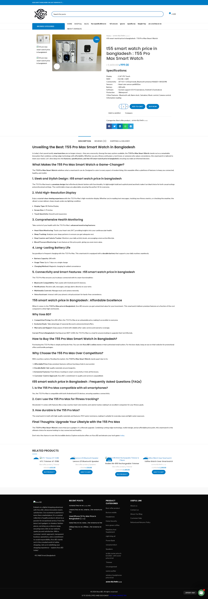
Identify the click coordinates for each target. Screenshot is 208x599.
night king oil (110, 536)
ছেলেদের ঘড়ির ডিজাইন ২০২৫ (121, 36)
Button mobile (111, 512)
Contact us (134, 510)
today (122, 435)
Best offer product (123, 120)
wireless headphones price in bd (114, 576)
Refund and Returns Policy (140, 522)
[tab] (84, 140)
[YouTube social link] (174, 2)
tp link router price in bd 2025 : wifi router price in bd (113, 555)
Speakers (92, 464)
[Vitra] (42, 491)
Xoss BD (44, 314)
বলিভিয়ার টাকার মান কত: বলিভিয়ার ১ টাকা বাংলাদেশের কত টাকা (85, 528)
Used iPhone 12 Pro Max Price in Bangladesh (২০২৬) (82, 517)
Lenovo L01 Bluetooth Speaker (86, 461)
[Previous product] (107, 42)
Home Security (111, 521)
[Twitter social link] (167, 2)
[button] (109, 126)
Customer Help (136, 518)
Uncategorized (111, 567)
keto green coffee (112, 525)
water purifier (111, 571)
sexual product (111, 545)
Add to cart (137, 106)
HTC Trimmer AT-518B (49, 461)
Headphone (110, 517)
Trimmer (56, 464)
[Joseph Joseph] (124, 491)
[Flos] (165, 491)
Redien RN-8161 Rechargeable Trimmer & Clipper (122, 464)
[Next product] (112, 42)
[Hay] (145, 491)
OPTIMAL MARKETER (117, 595)
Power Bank (110, 540)
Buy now (153, 106)
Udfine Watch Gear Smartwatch (159, 461)
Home (108, 36)
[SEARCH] (161, 14)
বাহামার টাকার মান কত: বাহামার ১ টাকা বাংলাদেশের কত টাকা (85, 523)
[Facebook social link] (164, 2)
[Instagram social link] (171, 2)
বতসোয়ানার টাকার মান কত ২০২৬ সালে (80, 506)
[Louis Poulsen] (83, 491)
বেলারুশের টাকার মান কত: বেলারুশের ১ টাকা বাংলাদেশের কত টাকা (85, 511)
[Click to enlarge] (57, 66)
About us (133, 506)
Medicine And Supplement (111, 530)
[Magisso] (63, 491)
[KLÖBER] (104, 491)
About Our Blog (136, 514)
